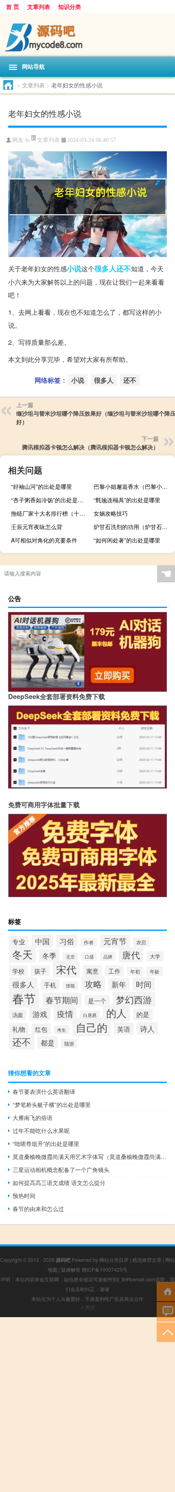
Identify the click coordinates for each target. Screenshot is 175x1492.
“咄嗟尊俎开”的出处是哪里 (46, 1143)
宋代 (66, 969)
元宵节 (115, 941)
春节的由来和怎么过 (38, 1208)
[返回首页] (166, 1291)
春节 (24, 997)
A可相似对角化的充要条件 (44, 540)
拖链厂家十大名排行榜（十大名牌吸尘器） (50, 513)
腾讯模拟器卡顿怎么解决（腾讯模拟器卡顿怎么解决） (90, 447)
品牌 (107, 956)
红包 (41, 1029)
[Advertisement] (87, 1404)
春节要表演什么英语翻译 (44, 1091)
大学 (155, 956)
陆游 (69, 1043)
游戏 (40, 1014)
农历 (141, 942)
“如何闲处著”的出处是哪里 (127, 540)
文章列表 (38, 6)
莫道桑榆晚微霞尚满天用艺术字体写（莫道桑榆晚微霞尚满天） (90, 1156)
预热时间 (24, 1195)
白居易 (89, 1015)
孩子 (40, 971)
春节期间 (62, 1000)
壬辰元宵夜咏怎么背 (36, 527)
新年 (119, 984)
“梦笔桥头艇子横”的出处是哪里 (52, 1104)
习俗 (66, 941)
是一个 (97, 1000)
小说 (74, 268)
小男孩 (87, 1307)
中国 (42, 941)
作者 (89, 942)
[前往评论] (166, 1311)
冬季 (49, 955)
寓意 (92, 970)
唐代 (131, 954)
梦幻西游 (134, 999)
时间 (143, 983)
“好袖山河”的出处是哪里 (41, 486)
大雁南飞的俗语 (32, 1117)
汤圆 (17, 1015)
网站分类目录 (114, 1259)
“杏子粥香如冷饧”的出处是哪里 (50, 500)
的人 (116, 1013)
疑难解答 (71, 1269)
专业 (18, 941)
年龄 (155, 971)
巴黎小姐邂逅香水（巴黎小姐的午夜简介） (133, 486)
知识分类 (69, 6)
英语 (123, 1029)
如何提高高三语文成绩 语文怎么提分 (59, 1182)
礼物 (18, 1029)
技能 (70, 985)
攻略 (93, 984)
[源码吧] (87, 35)
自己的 (91, 1027)
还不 (123, 268)
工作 (114, 971)
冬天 (22, 954)
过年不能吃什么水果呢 (41, 1130)
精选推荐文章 (147, 1259)
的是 (142, 1014)
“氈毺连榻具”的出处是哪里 (127, 500)
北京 (70, 957)
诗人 (147, 1028)
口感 (89, 957)
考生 (61, 1029)
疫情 (65, 1013)
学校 (18, 971)
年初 (135, 971)
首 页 (12, 6)
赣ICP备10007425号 (104, 1269)
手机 (50, 984)
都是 (48, 1042)
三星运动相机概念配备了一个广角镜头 (61, 1169)
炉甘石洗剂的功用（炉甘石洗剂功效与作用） (133, 527)
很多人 (105, 268)
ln (27, 140)
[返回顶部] (166, 1331)
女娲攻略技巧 (111, 513)
